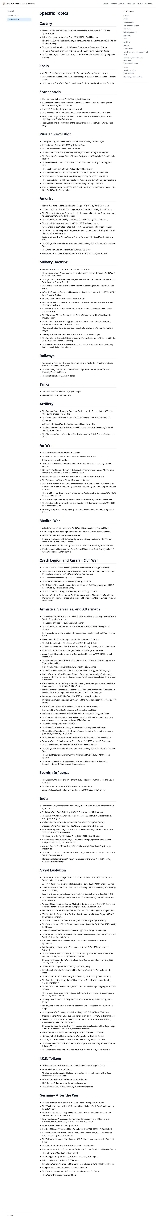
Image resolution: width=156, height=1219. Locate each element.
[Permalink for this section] (54, 23)
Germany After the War (133, 77)
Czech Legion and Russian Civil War (136, 53)
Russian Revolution (131, 25)
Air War (127, 45)
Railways (127, 35)
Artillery (127, 42)
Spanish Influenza (131, 63)
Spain (126, 19)
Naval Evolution (130, 70)
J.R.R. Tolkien (129, 73)
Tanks (126, 39)
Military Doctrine (130, 32)
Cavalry (127, 15)
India (126, 67)
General (11, 11)
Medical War (128, 49)
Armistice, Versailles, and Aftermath (133, 59)
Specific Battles (13, 15)
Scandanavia (129, 22)
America (127, 29)
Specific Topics (13, 19)
